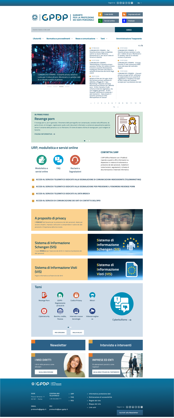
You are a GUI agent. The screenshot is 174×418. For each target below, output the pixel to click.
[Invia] (129, 29)
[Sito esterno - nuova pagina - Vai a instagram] (130, 407)
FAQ (58, 168)
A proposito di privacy (50, 218)
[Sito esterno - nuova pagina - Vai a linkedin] (127, 407)
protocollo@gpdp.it (38, 409)
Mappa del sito (95, 404)
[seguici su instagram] (121, 3)
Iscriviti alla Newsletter (128, 412)
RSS (72, 400)
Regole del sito (95, 400)
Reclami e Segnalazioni (75, 170)
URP (72, 393)
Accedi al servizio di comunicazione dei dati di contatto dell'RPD (68, 200)
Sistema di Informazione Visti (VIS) (56, 269)
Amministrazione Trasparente (129, 38)
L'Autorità (37, 38)
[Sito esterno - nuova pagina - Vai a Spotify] (142, 407)
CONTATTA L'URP (109, 152)
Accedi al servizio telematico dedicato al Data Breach (63, 193)
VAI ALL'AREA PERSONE (46, 372)
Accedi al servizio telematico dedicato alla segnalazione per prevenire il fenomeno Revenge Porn (85, 186)
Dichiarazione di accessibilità (100, 397)
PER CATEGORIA (60, 332)
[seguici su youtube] (123, 3)
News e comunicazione (86, 38)
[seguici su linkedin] (118, 3)
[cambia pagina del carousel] (49, 86)
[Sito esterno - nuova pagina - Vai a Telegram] (136, 407)
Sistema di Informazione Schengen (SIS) (52, 244)
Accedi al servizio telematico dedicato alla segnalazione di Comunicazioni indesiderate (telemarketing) (88, 179)
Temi (103, 38)
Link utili (92, 407)
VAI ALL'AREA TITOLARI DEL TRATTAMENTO (106, 372)
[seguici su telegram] (126, 3)
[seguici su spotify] (132, 3)
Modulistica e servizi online (41, 170)
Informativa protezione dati (100, 393)
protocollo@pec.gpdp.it (58, 409)
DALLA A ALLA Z (77, 332)
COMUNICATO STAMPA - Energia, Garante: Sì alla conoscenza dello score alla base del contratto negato (129, 65)
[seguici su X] (129, 3)
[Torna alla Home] (63, 17)
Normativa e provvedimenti (58, 38)
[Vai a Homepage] (46, 386)
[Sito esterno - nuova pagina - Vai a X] (139, 407)
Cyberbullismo (120, 319)
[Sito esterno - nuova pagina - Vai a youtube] (133, 407)
